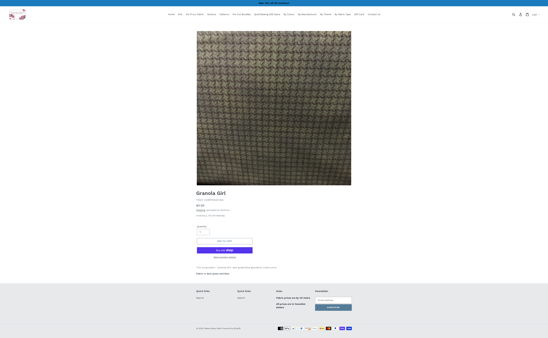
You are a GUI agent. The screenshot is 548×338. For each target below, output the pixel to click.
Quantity (201, 226)
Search (200, 298)
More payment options (225, 257)
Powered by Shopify (232, 328)
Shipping (200, 210)
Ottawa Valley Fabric (213, 328)
